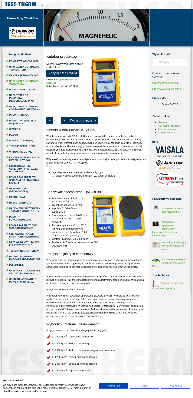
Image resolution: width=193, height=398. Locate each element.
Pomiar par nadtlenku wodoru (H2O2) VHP (23, 227)
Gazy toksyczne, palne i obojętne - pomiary (24, 272)
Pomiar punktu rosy (22, 89)
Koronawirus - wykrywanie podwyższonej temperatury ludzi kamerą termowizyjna (165, 229)
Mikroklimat (17, 197)
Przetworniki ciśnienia (169, 125)
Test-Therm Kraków (26, 4)
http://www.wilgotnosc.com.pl (167, 89)
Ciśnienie (15, 129)
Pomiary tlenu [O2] (21, 140)
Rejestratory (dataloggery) (18, 190)
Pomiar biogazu (19, 115)
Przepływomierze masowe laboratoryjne (25, 258)
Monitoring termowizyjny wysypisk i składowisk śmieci (174, 245)
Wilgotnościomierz (167, 132)
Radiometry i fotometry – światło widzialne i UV (24, 210)
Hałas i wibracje (20, 202)
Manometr (163, 122)
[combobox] (169, 62)
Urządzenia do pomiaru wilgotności (24, 82)
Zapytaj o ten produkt (63, 73)
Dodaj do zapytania (83, 120)
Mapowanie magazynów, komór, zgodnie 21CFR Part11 (169, 262)
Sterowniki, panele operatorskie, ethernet (25, 235)
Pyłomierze (16, 265)
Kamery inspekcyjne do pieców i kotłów (24, 159)
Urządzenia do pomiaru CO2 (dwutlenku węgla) (24, 108)
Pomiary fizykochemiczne (20, 218)
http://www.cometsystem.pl (165, 82)
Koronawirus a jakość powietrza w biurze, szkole (168, 212)
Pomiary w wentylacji (23, 61)
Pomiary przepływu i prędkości (22, 122)
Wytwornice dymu (20, 152)
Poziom (13, 135)
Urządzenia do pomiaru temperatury (24, 68)
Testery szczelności (22, 146)
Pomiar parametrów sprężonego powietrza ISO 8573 (24, 180)
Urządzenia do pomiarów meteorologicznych (22, 98)
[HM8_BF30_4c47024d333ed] (117, 83)
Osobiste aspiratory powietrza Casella (22, 280)
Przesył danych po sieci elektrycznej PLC (24, 244)
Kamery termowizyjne (23, 75)
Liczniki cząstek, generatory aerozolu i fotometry (24, 169)
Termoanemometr (167, 129)
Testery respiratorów (24, 251)
